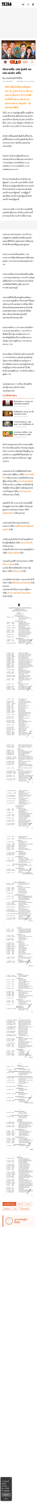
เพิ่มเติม (6, 1491)
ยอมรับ (6, 1495)
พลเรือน (7, 1209)
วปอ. (15, 1209)
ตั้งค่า (6, 1499)
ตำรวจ (20, 1204)
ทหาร (29, 1204)
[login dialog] (33, 4)
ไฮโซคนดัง (24, 1209)
